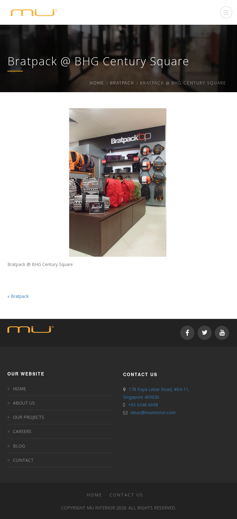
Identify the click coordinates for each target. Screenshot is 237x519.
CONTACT (23, 460)
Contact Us (126, 495)
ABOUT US (24, 403)
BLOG (19, 446)
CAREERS (22, 431)
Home (97, 82)
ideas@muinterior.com (153, 412)
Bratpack (122, 82)
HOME (19, 389)
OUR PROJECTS (28, 417)
